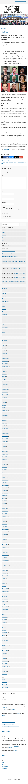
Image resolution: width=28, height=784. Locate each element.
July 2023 (4, 423)
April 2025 (4, 379)
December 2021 (5, 459)
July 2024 (4, 399)
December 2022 (5, 433)
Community (4, 296)
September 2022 (5, 438)
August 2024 (4, 397)
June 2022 (4, 446)
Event (3, 298)
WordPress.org (5, 687)
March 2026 (4, 353)
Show (3, 319)
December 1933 (5, 650)
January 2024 (4, 412)
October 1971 (4, 601)
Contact (3, 752)
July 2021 (4, 469)
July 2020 (4, 498)
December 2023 (5, 415)
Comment (4, 175)
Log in (3, 679)
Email (20, 157)
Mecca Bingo (17, 711)
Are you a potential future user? (8, 160)
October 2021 (4, 464)
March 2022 (4, 451)
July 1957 (4, 619)
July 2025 (4, 371)
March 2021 (4, 477)
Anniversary (8, 26)
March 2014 (4, 573)
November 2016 (5, 555)
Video (3, 329)
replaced (3, 715)
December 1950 (5, 632)
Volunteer (4, 235)
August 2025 (4, 368)
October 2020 (4, 490)
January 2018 (4, 542)
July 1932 (4, 653)
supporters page (15, 150)
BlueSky (11, 157)
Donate (3, 232)
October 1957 (4, 617)
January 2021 (4, 482)
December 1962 (5, 606)
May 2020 (4, 503)
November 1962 (5, 609)
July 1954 (4, 622)
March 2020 (4, 508)
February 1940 (5, 640)
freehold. (13, 709)
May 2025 (4, 376)
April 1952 (4, 627)
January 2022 (4, 456)
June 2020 (4, 500)
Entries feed (4, 682)
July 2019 (4, 518)
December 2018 (5, 529)
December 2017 (5, 544)
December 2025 (5, 358)
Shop (3, 240)
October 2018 (4, 534)
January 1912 (4, 674)
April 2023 (4, 425)
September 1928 (5, 666)
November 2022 (5, 436)
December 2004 (5, 591)
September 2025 (5, 366)
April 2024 (4, 407)
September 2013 (5, 575)
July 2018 (4, 539)
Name (3, 191)
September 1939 (5, 645)
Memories (4, 309)
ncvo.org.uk (15, 750)
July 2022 (4, 443)
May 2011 (4, 583)
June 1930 (4, 658)
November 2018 (5, 531)
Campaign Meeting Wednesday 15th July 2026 (10, 256)
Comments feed (5, 684)
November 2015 (5, 560)
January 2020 (4, 513)
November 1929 (5, 661)
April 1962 (4, 614)
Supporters (3, 28)
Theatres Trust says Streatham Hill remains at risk (11, 258)
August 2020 (4, 495)
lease (18, 713)
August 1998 (4, 596)
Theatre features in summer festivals (8, 251)
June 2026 (4, 345)
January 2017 (4, 552)
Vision (3, 332)
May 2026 (4, 348)
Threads (16, 157)
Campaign (14, 26)
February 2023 (5, 428)
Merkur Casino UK (6, 707)
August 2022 (4, 441)
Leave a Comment (5, 32)
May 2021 (4, 472)
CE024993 (16, 746)
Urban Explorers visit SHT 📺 (15, 268)
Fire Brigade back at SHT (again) (8, 253)
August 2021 (4, 467)
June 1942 (4, 637)
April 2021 (4, 474)
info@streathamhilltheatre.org (20, 1)
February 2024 (5, 410)
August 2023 (4, 420)
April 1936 (4, 648)
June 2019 (4, 521)
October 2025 (4, 363)
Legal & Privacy (5, 755)
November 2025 (5, 361)
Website (4, 202)
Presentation (4, 314)
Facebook (6, 157)
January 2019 (4, 526)
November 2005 (5, 588)
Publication (4, 316)
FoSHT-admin (3, 31)
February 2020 (5, 511)
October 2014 (4, 570)
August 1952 (4, 624)
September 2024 (5, 394)
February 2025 (5, 381)
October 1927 (4, 671)
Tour (3, 324)
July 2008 (4, 586)
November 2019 (5, 516)
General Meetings (5, 301)
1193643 (10, 747)
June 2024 (4, 402)
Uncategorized (5, 327)
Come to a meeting (5, 237)
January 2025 (4, 384)
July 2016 (4, 557)
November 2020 (5, 487)
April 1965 (4, 604)
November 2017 (5, 547)
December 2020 (5, 485)
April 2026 (4, 350)
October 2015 (4, 562)
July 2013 (4, 578)
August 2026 (4, 340)
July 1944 (4, 635)
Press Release (7, 149)
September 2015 (5, 565)
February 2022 (5, 454)
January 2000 (4, 593)
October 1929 (4, 663)
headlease (9, 711)
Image (18, 26)
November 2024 (5, 389)
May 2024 (4, 405)
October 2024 (4, 392)
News (21, 26)
